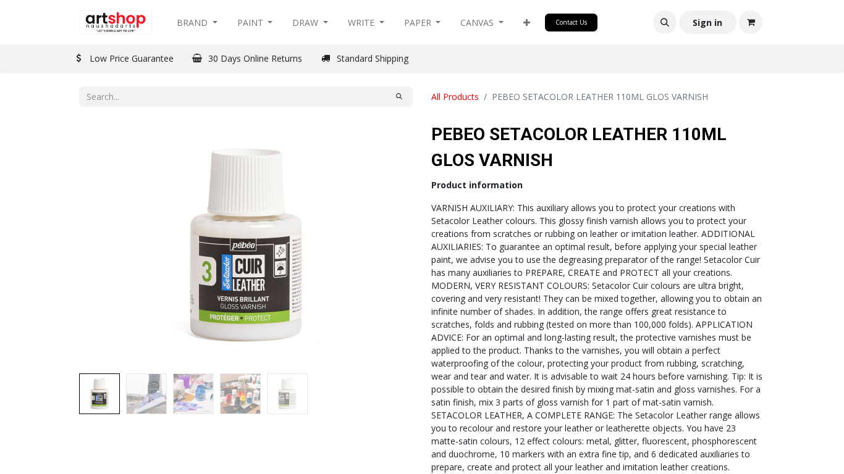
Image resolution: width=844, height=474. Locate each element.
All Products (455, 96)
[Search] (399, 96)
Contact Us (571, 22)
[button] (526, 22)
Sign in (707, 22)
